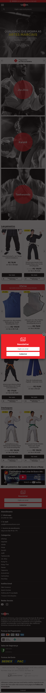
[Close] (44, 335)
